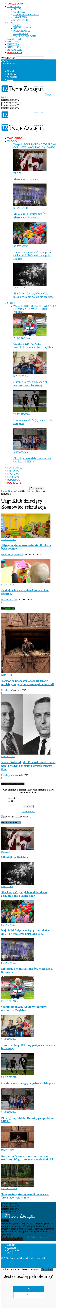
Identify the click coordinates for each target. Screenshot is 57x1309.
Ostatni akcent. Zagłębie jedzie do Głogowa (28, 1083)
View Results (28, 811)
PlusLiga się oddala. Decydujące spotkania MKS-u (32, 460)
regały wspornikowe (43, 1263)
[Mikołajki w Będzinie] (30, 170)
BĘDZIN (17, 9)
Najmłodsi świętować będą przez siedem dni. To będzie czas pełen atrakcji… (32, 255)
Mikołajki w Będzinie (26, 179)
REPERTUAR (14, 49)
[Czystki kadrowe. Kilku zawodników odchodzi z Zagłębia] (30, 335)
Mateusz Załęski (9, 599)
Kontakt (11, 71)
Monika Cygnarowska (12, 554)
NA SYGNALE (15, 39)
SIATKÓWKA (20, 33)
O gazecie (12, 76)
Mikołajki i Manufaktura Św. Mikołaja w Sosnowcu (30, 215)
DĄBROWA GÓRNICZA (26, 14)
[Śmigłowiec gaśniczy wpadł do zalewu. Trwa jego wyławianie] (17, 1185)
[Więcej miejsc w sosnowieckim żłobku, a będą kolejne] (25, 536)
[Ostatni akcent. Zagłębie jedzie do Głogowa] (30, 411)
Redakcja (5, 690)
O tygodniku (13, 1250)
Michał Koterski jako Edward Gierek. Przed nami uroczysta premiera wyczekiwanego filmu (28, 766)
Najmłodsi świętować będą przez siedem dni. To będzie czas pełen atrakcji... (25, 932)
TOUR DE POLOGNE (24, 36)
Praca (10, 79)
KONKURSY (14, 47)
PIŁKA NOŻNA (21, 31)
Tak (13, 798)
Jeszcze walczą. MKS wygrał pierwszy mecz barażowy (30, 383)
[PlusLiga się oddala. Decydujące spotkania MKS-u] (30, 449)
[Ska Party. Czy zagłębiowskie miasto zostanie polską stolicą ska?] (30, 285)
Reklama (11, 74)
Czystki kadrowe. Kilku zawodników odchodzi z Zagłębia (33, 345)
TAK (28, 1289)
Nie (13, 801)
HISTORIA (13, 41)
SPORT (11, 22)
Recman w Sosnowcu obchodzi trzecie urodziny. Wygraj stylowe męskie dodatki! (27, 1158)
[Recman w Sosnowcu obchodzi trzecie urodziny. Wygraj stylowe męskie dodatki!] (25, 672)
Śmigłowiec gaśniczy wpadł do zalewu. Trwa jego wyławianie (25, 1196)
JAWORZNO (20, 17)
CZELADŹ (19, 12)
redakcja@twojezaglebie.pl (36, 1237)
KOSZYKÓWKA (22, 28)
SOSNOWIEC (20, 20)
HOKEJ (17, 25)
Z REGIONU (14, 6)
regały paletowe (8, 1266)
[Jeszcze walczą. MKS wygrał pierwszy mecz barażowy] (30, 373)
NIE (29, 1295)
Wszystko (18, 144)
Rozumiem (46, 1269)
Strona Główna (8, 491)
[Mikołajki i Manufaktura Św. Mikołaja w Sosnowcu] (30, 205)
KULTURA (13, 44)
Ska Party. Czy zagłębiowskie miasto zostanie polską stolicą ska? (33, 295)
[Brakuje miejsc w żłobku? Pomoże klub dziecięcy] (25, 582)
